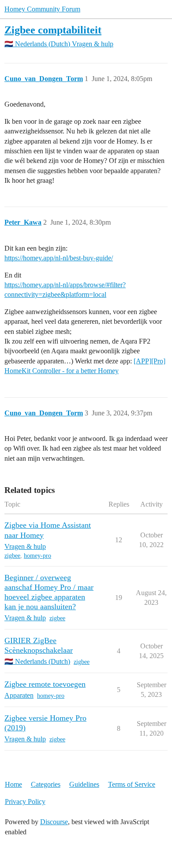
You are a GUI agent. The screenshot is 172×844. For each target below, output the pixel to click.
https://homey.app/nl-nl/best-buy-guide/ (58, 258)
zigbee (12, 555)
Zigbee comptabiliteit (52, 30)
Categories (45, 784)
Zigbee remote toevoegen (45, 684)
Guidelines (84, 784)
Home (13, 784)
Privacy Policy (25, 801)
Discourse (54, 821)
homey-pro (37, 555)
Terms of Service (131, 784)
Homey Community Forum (42, 9)
